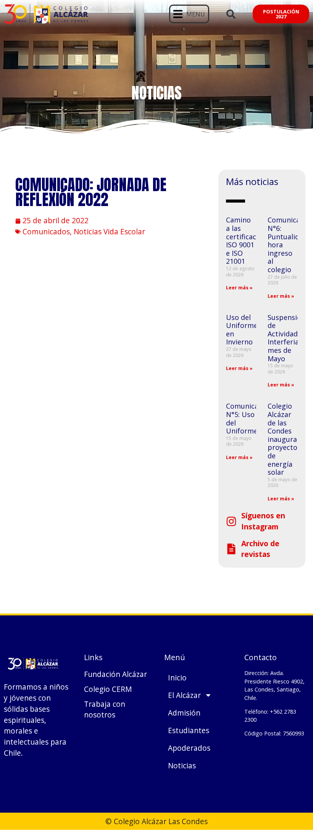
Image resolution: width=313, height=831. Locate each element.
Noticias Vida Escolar (109, 231)
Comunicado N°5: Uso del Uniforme (246, 418)
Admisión (184, 713)
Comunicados (46, 231)
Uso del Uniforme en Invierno (242, 330)
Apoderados (189, 748)
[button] (189, 14)
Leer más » (239, 287)
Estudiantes (188, 730)
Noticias (182, 765)
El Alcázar (184, 695)
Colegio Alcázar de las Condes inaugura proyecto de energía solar (282, 439)
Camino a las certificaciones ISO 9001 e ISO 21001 (250, 240)
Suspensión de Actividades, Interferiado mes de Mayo (287, 338)
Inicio (177, 677)
